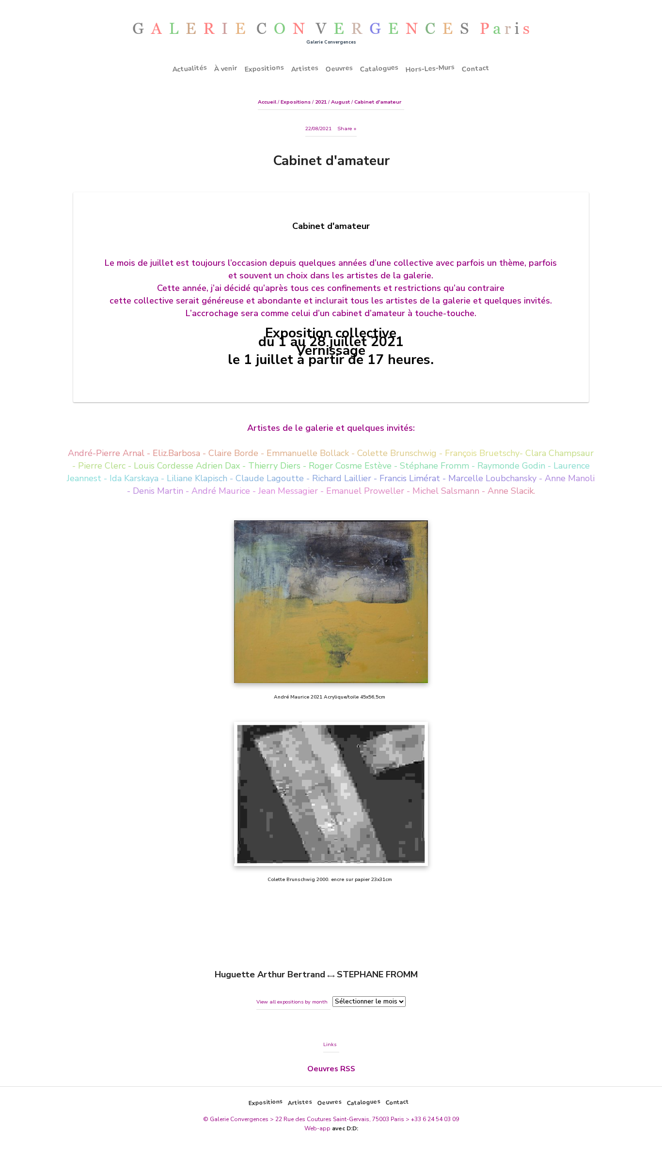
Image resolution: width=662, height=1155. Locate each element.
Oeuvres (339, 68)
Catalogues (379, 68)
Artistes (305, 68)
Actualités (190, 68)
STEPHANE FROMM (377, 974)
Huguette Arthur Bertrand (270, 974)
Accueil (267, 102)
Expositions (264, 68)
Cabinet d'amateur (377, 102)
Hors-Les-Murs (430, 68)
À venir (226, 68)
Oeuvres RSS (331, 1069)
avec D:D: (345, 1128)
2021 (321, 102)
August (340, 102)
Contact (476, 68)
